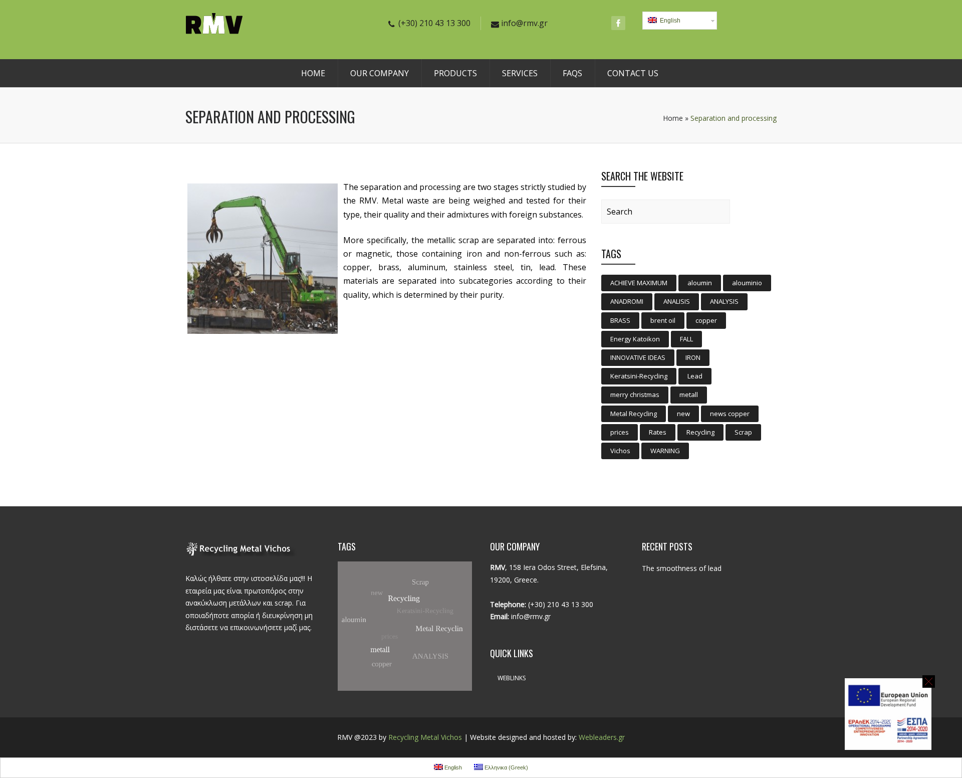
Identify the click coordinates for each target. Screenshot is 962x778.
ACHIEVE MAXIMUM (638, 282)
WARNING (665, 450)
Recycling (700, 432)
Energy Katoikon (635, 338)
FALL (686, 338)
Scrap (743, 432)
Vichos (620, 450)
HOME (313, 73)
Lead (694, 375)
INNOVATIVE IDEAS (637, 357)
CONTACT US (632, 73)
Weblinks (512, 678)
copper (706, 320)
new (683, 413)
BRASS (620, 320)
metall (688, 394)
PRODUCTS (455, 73)
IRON (692, 357)
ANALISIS (676, 301)
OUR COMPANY (379, 73)
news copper (730, 413)
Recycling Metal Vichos (425, 737)
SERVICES (520, 73)
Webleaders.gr (602, 737)
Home (673, 118)
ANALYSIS (724, 301)
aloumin (699, 282)
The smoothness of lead (682, 568)
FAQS (572, 73)
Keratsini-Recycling (638, 375)
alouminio (747, 282)
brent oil (662, 320)
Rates (657, 432)
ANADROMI (626, 301)
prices (619, 432)
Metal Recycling (633, 413)
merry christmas (634, 394)
